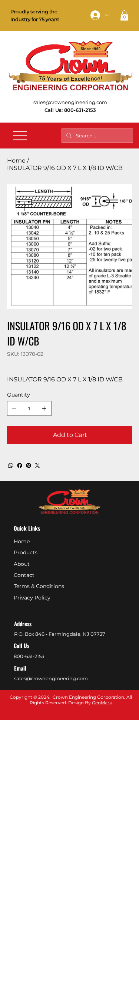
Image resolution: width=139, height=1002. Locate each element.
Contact (24, 575)
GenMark (102, 702)
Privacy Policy (32, 597)
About (22, 564)
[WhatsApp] (10, 465)
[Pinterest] (28, 465)
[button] (124, 15)
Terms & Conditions (39, 586)
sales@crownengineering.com (70, 102)
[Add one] (44, 408)
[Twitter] (37, 465)
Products (25, 552)
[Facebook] (19, 465)
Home (22, 541)
